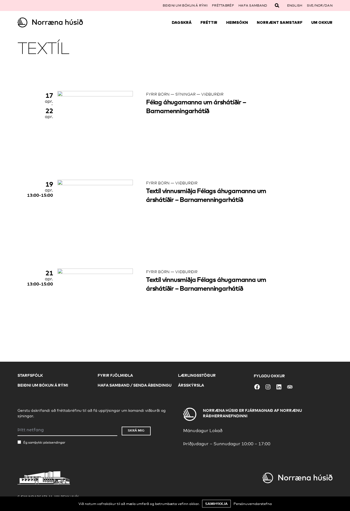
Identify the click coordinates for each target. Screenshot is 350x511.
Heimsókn (237, 22)
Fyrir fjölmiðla (115, 375)
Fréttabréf (223, 5)
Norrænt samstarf (279, 22)
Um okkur (321, 22)
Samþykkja (216, 503)
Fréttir (208, 22)
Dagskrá (182, 22)
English (294, 5)
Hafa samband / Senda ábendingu (134, 385)
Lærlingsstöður (197, 375)
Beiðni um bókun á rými (185, 5)
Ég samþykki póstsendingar (44, 442)
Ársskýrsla (191, 385)
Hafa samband (252, 5)
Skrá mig (136, 430)
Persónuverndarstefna (253, 503)
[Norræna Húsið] (57, 22)
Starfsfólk (30, 375)
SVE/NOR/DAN (319, 5)
